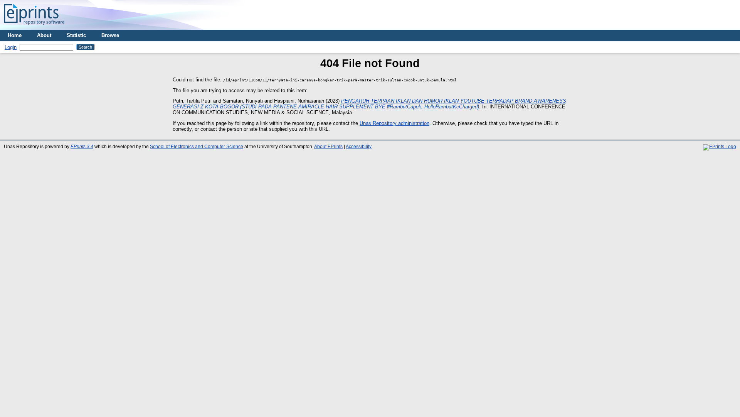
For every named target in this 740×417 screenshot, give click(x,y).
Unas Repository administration (394, 123)
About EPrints (328, 146)
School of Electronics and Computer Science (196, 146)
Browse (110, 35)
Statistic (76, 35)
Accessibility (359, 146)
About (44, 35)
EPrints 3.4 (82, 146)
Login (11, 47)
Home (15, 35)
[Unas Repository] (34, 27)
